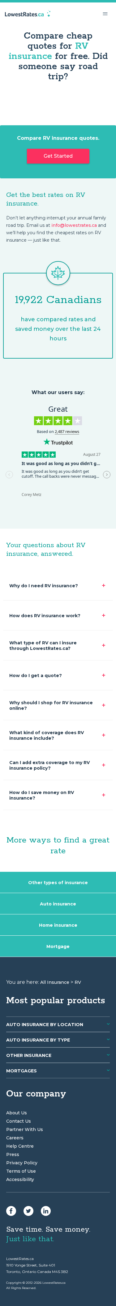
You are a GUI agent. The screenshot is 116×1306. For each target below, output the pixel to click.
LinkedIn (46, 1211)
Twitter (28, 1211)
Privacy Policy (21, 1163)
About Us (16, 1113)
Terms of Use (21, 1171)
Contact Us (18, 1121)
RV (78, 982)
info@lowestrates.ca (74, 225)
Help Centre (20, 1146)
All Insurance (54, 982)
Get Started (58, 156)
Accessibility (20, 1179)
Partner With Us (24, 1129)
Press (12, 1154)
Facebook (11, 1211)
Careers (15, 1138)
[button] (105, 13)
